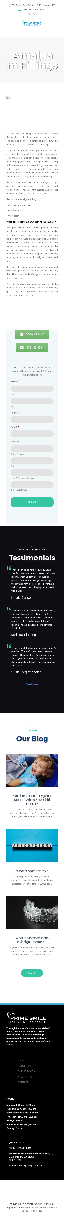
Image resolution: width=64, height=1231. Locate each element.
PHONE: (20, 1148)
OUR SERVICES (26, 1071)
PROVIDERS (24, 1066)
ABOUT (22, 1060)
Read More (32, 684)
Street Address (18, 454)
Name (15, 381)
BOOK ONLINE (35, 334)
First (13, 394)
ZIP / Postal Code (19, 490)
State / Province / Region (22, 478)
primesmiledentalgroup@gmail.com (26, 1165)
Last (13, 406)
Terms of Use (31, 1207)
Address (16, 441)
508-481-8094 (35, 347)
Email (15, 427)
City (13, 466)
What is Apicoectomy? (32, 871)
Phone (15, 413)
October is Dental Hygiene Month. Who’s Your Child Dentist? (32, 800)
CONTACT (23, 1082)
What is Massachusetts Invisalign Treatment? (31, 940)
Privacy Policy (49, 1207)
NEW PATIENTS (26, 1077)
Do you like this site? (32, 1211)
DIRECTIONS (15, 1160)
